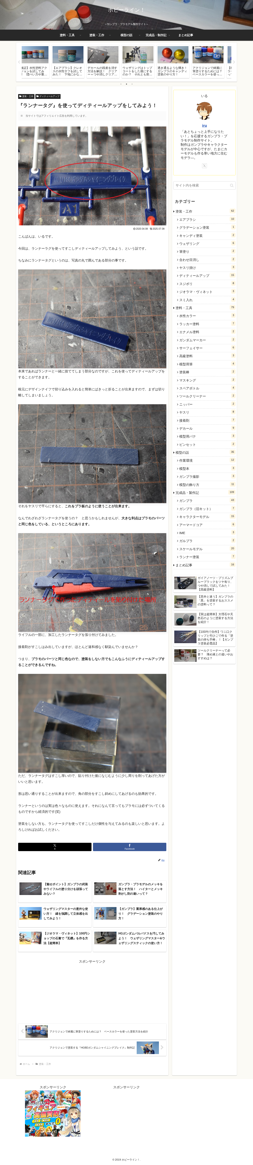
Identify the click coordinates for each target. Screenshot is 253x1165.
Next (234, 62)
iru (204, 126)
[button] (232, 185)
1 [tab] (121, 84)
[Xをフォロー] (204, 165)
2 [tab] (126, 84)
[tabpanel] (38, 61)
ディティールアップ (49, 96)
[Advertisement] (55, 990)
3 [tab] (132, 84)
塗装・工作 (27, 96)
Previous (19, 62)
